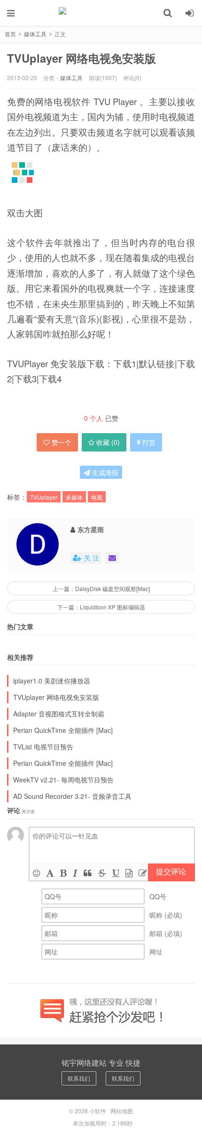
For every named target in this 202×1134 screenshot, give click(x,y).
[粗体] (63, 872)
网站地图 (121, 1111)
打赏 (148, 442)
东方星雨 (91, 529)
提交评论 (171, 871)
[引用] (88, 872)
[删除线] (102, 872)
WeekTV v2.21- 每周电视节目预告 (63, 779)
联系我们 (79, 1078)
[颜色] (50, 872)
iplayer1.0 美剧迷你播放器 (51, 680)
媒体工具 (35, 34)
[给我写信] (112, 558)
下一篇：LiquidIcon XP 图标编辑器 (101, 607)
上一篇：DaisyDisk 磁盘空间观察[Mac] (101, 588)
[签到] (143, 872)
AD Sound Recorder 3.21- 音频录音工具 (72, 796)
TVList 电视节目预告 (43, 746)
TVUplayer (43, 497)
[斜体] (75, 872)
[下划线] (115, 872)
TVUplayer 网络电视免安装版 (81, 58)
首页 (10, 34)
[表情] (36, 872)
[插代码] (128, 872)
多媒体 (74, 497)
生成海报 (104, 472)
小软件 (101, 12)
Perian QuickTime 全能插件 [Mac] (63, 730)
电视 (96, 497)
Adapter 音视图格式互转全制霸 (58, 713)
